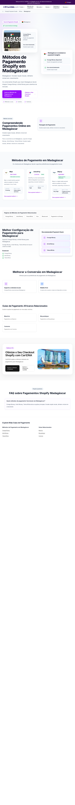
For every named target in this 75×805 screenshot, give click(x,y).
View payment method (10, 196)
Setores (47, 7)
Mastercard (45, 216)
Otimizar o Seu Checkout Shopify (29, 94)
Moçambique (42, 433)
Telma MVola (29, 216)
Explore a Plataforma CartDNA (25, 368)
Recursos (65, 7)
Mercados (39, 7)
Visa (37, 216)
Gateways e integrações (56, 7)
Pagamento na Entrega (57, 216)
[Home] (2, 11)
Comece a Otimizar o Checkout (12, 368)
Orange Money (9, 216)
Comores (41, 436)
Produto (21, 7)
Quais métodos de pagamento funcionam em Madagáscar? (26, 401)
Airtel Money (19, 216)
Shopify (33, 1)
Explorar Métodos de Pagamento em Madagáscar (10, 94)
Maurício (41, 430)
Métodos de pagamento (30, 7)
